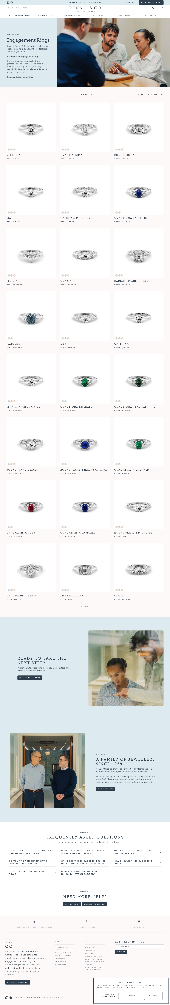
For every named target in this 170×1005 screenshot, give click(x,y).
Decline (153, 995)
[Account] (152, 7)
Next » (87, 606)
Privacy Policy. (143, 988)
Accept (133, 995)
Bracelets (150, 15)
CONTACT (131, 2)
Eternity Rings (71, 15)
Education (22, 8)
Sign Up (121, 952)
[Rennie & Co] (85, 9)
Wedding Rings (46, 15)
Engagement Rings (19, 15)
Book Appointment (29, 677)
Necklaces (124, 15)
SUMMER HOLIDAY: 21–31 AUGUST (85, 2)
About (9, 8)
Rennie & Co (29, 997)
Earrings (98, 15)
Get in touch (72, 904)
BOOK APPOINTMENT (17, 982)
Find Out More (106, 789)
